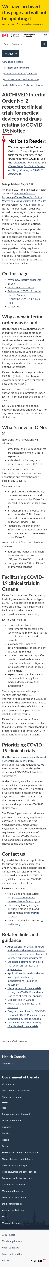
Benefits (6, 1133)
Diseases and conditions (16, 67)
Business (6, 1126)
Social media (8, 1234)
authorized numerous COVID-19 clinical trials (24, 760)
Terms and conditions (13, 1254)
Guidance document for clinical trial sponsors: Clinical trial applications (25, 965)
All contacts (8, 1084)
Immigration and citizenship (16, 1114)
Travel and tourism (12, 1120)
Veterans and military (13, 1210)
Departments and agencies (16, 1090)
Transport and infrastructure (17, 1178)
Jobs (4, 1107)
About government (12, 1096)
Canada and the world (13, 1184)
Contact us (13, 306)
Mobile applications (12, 1241)
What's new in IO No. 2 (20, 287)
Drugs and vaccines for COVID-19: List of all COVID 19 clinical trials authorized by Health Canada (26, 1015)
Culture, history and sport (15, 1165)
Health (19, 61)
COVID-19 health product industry (21, 79)
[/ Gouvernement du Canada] (18, 34)
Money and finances (12, 1190)
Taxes (5, 1146)
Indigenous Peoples (12, 1203)
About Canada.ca (10, 1247)
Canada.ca (7, 61)
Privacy (5, 1260)
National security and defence (17, 1158)
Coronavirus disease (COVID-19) (20, 73)
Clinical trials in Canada (20, 999)
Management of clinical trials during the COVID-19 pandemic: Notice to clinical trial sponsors (25, 992)
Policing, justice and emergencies (19, 1171)
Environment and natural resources (20, 1152)
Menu (9, 54)
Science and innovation (14, 1197)
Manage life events (12, 1223)
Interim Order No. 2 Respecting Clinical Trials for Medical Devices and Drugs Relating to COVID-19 (24, 197)
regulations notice (23, 162)
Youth (5, 1216)
